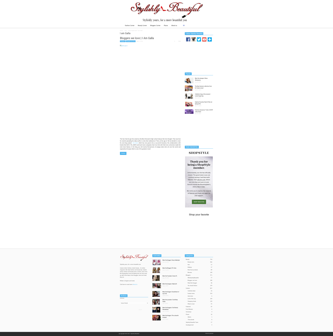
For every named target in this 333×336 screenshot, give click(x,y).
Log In (140, 309)
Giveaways (199, 312)
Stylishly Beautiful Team (199, 322)
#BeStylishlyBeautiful (200, 277)
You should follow (200, 285)
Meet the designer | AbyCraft (170, 284)
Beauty (199, 259)
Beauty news (200, 262)
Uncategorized (199, 325)
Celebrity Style (200, 291)
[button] (211, 25)
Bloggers (123, 41)
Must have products (200, 270)
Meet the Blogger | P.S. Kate (169, 268)
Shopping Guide (200, 301)
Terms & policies (209, 333)
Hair (200, 264)
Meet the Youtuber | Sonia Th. (170, 276)
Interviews (200, 296)
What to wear (200, 304)
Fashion (199, 288)
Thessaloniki (200, 319)
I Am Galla (135, 143)
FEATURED (157, 256)
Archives (122, 298)
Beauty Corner (142, 26)
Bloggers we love (131, 41)
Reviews (200, 272)
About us (174, 25)
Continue (123, 153)
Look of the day (200, 298)
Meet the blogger (200, 283)
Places (165, 26)
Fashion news (200, 293)
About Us (135, 284)
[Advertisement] (199, 57)
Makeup (200, 267)
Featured (199, 306)
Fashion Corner (129, 26)
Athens (200, 317)
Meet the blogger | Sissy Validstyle (171, 260)
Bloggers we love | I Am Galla (137, 38)
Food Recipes (199, 309)
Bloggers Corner (154, 26)
